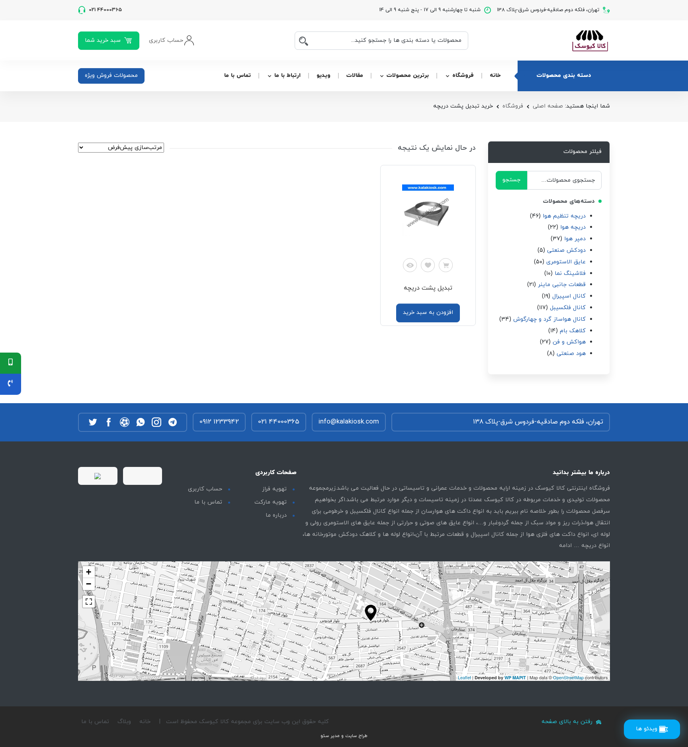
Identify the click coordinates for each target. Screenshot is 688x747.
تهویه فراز (274, 489)
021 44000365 (278, 422)
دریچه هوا (573, 227)
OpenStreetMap (568, 677)
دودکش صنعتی (566, 250)
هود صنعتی (571, 353)
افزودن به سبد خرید (428, 312)
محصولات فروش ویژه (111, 75)
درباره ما (276, 515)
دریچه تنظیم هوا (564, 216)
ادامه (565, 545)
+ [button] (88, 572)
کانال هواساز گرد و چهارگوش (549, 319)
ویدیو (323, 75)
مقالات (354, 75)
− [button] (88, 584)
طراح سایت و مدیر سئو (344, 736)
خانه (495, 75)
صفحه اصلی (548, 106)
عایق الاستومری (566, 262)
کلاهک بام (573, 331)
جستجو (511, 180)
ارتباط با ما (287, 75)
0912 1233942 (219, 422)
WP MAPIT (515, 677)
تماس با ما (237, 75)
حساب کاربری (205, 489)
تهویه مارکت (270, 502)
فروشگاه (463, 75)
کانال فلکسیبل (568, 308)
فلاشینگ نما (570, 273)
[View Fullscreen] (89, 602)
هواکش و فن (569, 342)
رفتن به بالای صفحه (567, 722)
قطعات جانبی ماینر (562, 284)
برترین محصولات (408, 75)
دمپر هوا (575, 239)
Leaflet (464, 677)
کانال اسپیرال (569, 296)
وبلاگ (124, 722)
